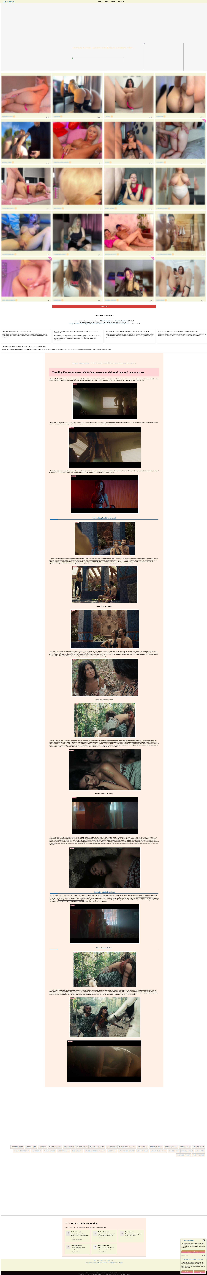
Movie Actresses (97, 1147)
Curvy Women (49, 1151)
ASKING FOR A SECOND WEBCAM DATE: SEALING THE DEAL (178, 331)
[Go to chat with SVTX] (128, 161)
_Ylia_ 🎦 (109, 116)
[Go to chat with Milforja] (77, 207)
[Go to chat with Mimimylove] (26, 115)
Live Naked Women (126, 1151)
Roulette (121, 1)
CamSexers (8, 1)
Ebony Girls (112, 1147)
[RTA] (203, 1255)
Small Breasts (55, 1147)
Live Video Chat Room (121, 321)
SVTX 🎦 (108, 162)
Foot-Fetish (36, 1151)
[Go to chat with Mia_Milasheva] (26, 298)
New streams (198, 1147)
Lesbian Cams (142, 1151)
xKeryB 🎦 (58, 116)
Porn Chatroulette (105, 321)
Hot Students (63, 1151)
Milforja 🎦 (59, 208)
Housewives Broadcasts (95, 1151)
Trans (113, 1)
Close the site (184, 1255)
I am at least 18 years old (193, 1252)
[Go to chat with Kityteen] (180, 298)
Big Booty (200, 1151)
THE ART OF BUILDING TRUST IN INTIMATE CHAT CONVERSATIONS (24, 346)
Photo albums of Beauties (102, 323)
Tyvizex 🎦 (161, 162)
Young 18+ (112, 1151)
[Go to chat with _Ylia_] (128, 115)
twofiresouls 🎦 (9, 208)
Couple (100, 1)
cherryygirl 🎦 (163, 208)
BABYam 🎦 (161, 116)
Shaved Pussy (82, 1147)
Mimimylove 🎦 (8, 116)
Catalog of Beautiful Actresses (76, 323)
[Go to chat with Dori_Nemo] (128, 207)
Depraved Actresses (90, 323)
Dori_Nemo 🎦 (111, 208)
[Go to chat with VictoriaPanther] (180, 252)
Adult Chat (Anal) (158, 1151)
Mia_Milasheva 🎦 (9, 300)
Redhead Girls (156, 1147)
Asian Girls (143, 1147)
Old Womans (77, 1151)
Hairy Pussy (69, 1147)
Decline (187, 1272)
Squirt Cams (174, 1151)
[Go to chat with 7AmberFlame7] (77, 252)
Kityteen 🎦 (162, 300)
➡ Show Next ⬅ (104, 306)
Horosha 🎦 (58, 300)
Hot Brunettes (171, 1147)
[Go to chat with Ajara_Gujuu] (128, 298)
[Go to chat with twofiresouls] (26, 207)
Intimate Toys (187, 1151)
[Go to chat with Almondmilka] (26, 252)
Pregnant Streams (21, 1151)
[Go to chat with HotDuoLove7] (128, 252)
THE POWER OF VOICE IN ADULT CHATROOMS (17, 331)
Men (106, 1)
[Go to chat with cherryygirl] (180, 207)
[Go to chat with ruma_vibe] (26, 161)
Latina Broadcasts (127, 1147)
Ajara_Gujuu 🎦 (111, 300)
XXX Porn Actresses (126, 323)
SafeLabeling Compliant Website (94, 1262)
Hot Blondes (185, 1147)
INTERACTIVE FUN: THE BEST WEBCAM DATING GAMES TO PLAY (127, 331)
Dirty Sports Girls (113, 323)
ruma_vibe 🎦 (8, 162)
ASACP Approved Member (116, 1262)
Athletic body (17, 1147)
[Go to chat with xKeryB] (77, 115)
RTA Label (105, 1262)
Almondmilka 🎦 (9, 254)
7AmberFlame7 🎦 (61, 254)
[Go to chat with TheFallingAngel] (77, 161)
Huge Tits (42, 1147)
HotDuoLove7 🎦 (112, 254)
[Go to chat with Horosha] (77, 298)
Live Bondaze (198, 1155)
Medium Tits (31, 1147)
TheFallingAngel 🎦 (62, 162)
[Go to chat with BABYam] (180, 115)
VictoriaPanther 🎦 (165, 254)
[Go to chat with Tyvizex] (180, 161)
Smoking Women (183, 1155)
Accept (200, 1272)
